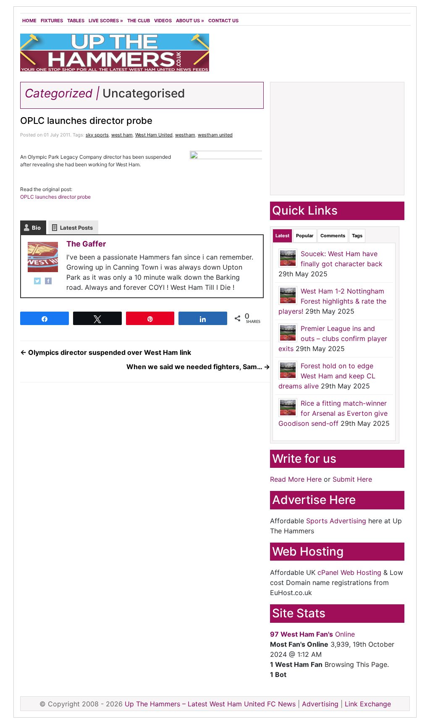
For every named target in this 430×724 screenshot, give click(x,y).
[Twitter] (37, 281)
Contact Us (223, 21)
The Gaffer (86, 243)
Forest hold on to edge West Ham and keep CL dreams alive (326, 376)
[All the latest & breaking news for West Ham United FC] (114, 51)
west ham (122, 135)
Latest (282, 236)
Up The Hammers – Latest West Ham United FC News (210, 704)
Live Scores (106, 21)
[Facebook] (48, 281)
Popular (305, 236)
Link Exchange (368, 704)
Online (312, 634)
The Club (138, 21)
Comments (332, 236)
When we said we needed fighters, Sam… (198, 366)
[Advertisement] (311, 54)
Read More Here (296, 479)
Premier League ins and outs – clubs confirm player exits (332, 338)
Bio (36, 227)
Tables (75, 21)
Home (29, 21)
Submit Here (352, 479)
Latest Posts (76, 227)
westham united (215, 135)
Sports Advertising (336, 521)
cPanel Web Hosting (349, 572)
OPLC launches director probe (86, 120)
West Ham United (154, 135)
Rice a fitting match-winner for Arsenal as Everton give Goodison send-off (333, 413)
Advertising (320, 704)
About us (190, 21)
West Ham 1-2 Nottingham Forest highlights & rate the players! (332, 301)
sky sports (97, 135)
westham (185, 135)
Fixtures (52, 21)
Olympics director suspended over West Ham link (105, 352)
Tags (357, 236)
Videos (163, 21)
